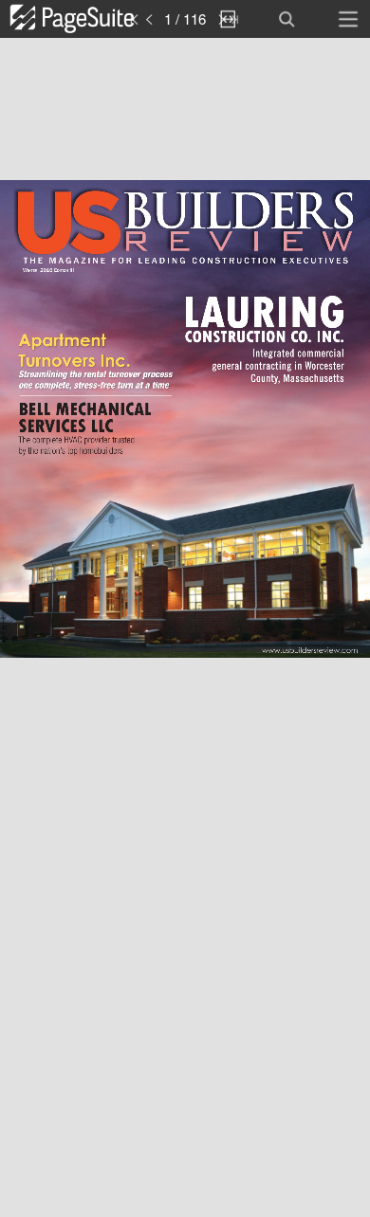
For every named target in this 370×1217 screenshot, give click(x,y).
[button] (92, 19)
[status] (185, 19)
